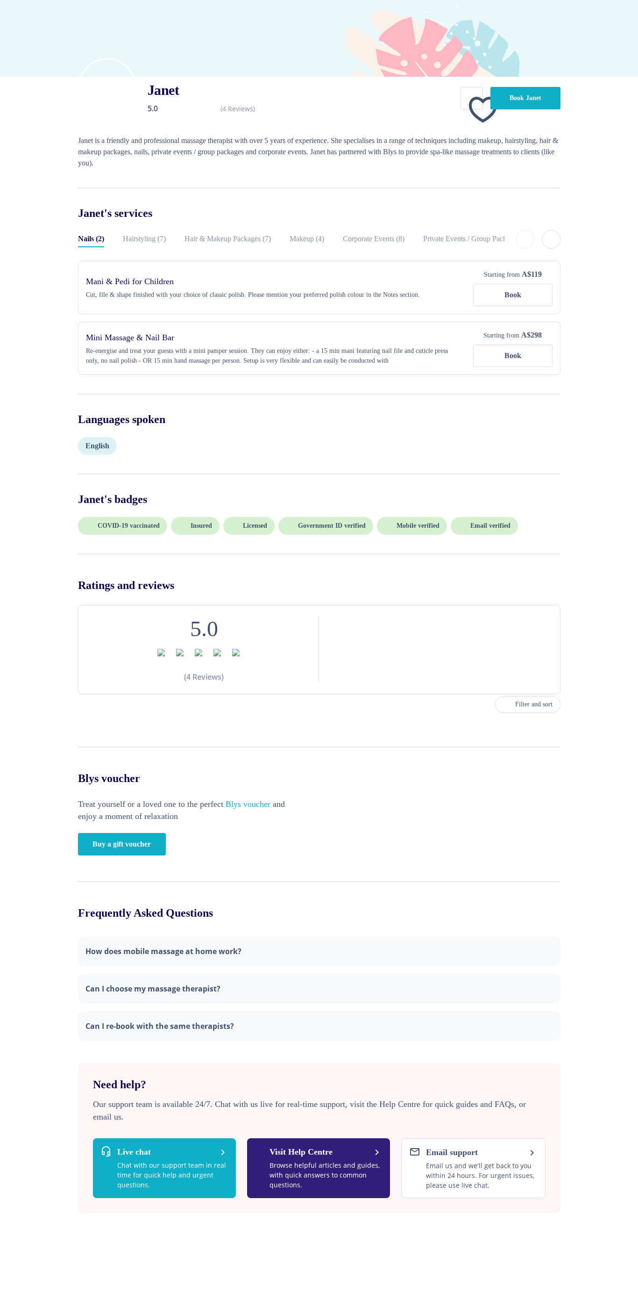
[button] (319, 951)
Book (512, 295)
